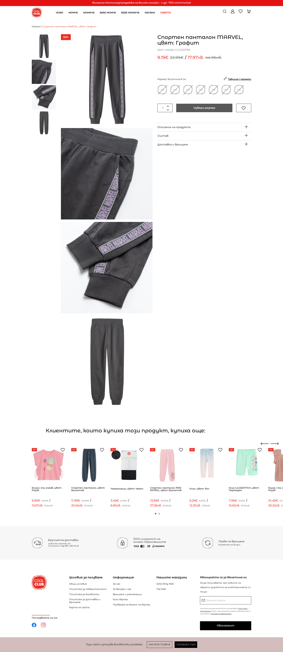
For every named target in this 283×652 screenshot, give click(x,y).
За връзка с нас (122, 589)
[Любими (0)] (241, 12)
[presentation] (265, 443)
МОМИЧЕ (88, 12)
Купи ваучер (120, 599)
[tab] (204, 127)
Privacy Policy (242, 608)
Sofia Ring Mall (165, 583)
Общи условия (78, 583)
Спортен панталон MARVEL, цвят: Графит (69, 26)
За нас (116, 583)
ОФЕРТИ (165, 12)
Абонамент (225, 625)
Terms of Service (205, 611)
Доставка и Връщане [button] (172, 144)
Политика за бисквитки (84, 594)
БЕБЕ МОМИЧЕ (130, 12)
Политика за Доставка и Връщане (84, 601)
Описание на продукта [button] (173, 127)
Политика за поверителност (88, 589)
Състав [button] (162, 135)
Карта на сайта (79, 607)
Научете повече (159, 644)
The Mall (161, 589)
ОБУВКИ (150, 12)
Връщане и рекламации (127, 594)
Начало (36, 26)
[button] (155, 513)
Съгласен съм (185, 644)
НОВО (59, 12)
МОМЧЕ (73, 12)
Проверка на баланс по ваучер (131, 604)
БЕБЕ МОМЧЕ (108, 12)
